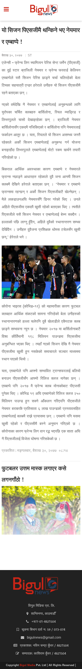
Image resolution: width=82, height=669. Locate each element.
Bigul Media (28, 665)
